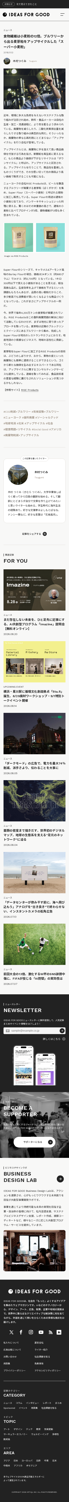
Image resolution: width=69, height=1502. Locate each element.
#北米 (20, 423)
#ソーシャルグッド (46, 417)
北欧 (38, 1461)
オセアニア (31, 1466)
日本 (16, 1461)
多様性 (55, 1434)
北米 (54, 1461)
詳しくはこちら (51, 1039)
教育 (38, 1429)
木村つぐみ (19, 61)
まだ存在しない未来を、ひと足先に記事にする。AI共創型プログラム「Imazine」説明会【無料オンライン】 (34, 624)
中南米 (7, 1466)
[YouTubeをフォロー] (41, 1332)
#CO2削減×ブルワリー (17, 411)
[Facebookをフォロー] (21, 1332)
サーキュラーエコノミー (15, 1434)
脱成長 (7, 1439)
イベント (23, 1408)
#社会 (49, 423)
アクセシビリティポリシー (47, 1370)
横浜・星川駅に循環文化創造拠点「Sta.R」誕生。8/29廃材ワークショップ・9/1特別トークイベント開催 (34, 696)
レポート (47, 1403)
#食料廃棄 (28, 417)
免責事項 (38, 1363)
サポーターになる (32, 1142)
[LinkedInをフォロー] (59, 1332)
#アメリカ (55, 429)
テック (29, 1429)
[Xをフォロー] (11, 1332)
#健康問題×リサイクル (17, 429)
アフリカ (18, 1466)
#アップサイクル (35, 423)
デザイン (18, 1429)
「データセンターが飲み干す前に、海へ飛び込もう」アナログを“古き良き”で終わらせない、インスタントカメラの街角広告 (34, 907)
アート (7, 1429)
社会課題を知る (42, 1356)
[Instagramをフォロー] (31, 1332)
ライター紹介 (41, 1349)
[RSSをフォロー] (50, 1332)
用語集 (7, 1363)
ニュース (8, 30)
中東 (46, 1461)
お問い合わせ (10, 1356)
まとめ (58, 1403)
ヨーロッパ (27, 1461)
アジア (7, 1461)
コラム (19, 1403)
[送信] (62, 1030)
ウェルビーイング (40, 1434)
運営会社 (38, 1342)
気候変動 (48, 1429)
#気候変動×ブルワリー (45, 411)
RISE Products (30, 390)
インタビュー (32, 1403)
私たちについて (11, 1342)
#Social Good (40, 429)
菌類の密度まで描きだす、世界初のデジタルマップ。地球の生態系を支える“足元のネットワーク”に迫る (34, 835)
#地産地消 (10, 423)
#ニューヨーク (12, 417)
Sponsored (9, 1408)
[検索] (62, 14)
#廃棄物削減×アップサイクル (21, 435)
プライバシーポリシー (15, 1370)
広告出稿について (12, 1349)
